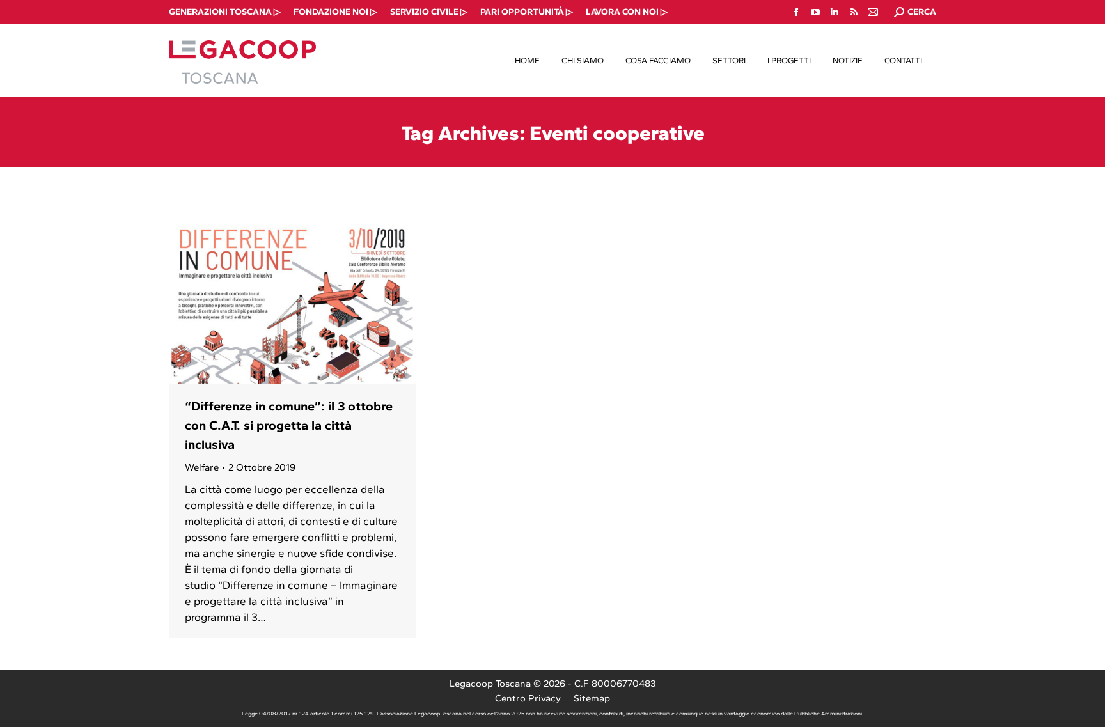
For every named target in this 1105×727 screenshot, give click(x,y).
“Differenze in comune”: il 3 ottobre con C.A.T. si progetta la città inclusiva (289, 425)
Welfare (202, 467)
